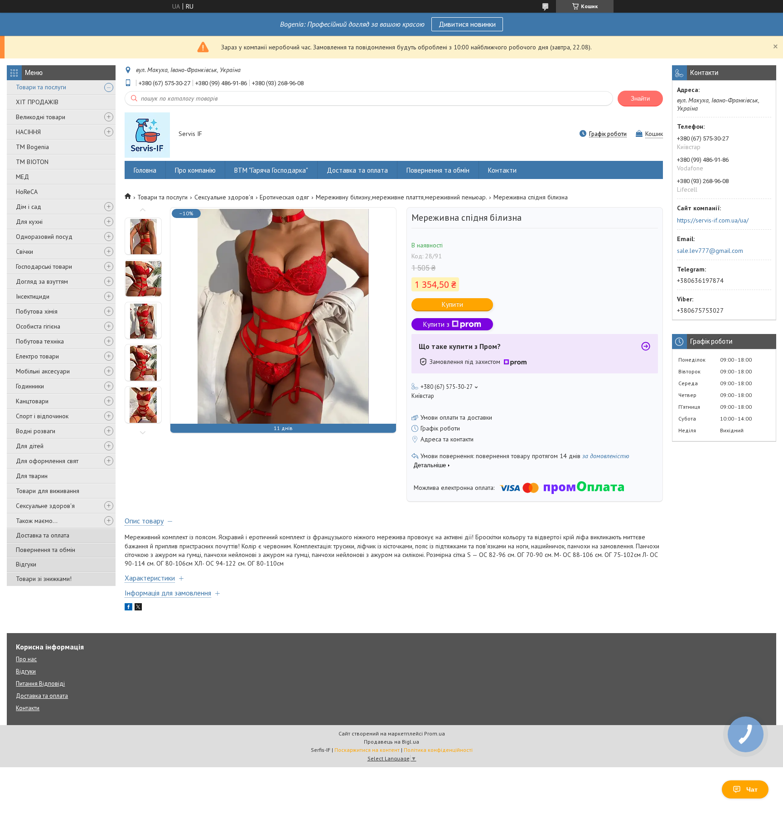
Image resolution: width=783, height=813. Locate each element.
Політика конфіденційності (438, 749)
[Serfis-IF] (147, 134)
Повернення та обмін (45, 550)
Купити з (436, 324)
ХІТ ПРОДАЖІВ (37, 102)
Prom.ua (434, 733)
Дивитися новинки (467, 24)
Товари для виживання (47, 491)
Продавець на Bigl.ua (391, 741)
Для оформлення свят (47, 461)
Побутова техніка (40, 341)
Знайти (640, 98)
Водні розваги (35, 431)
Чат (752, 789)
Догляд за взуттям (42, 281)
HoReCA (27, 192)
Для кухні (29, 222)
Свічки (24, 251)
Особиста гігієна (38, 326)
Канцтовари (32, 401)
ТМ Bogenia (32, 147)
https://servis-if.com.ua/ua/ (713, 220)
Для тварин (32, 476)
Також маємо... (37, 521)
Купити (452, 304)
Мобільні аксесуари (43, 371)
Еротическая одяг (284, 197)
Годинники (30, 386)
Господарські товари (44, 266)
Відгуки (26, 564)
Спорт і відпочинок (42, 416)
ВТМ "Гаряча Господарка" (271, 170)
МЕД (22, 177)
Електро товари (37, 356)
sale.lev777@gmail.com (710, 251)
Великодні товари (40, 117)
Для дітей (30, 446)
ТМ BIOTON (32, 162)
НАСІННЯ (28, 132)
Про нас (26, 659)
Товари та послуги (41, 87)
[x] (138, 608)
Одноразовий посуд (44, 236)
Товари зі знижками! (44, 579)
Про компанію (195, 170)
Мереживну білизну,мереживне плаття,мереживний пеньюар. (401, 197)
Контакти (502, 170)
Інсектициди (32, 296)
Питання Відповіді (40, 683)
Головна (145, 170)
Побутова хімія (37, 311)
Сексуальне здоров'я (45, 506)
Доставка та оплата (42, 535)
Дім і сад (28, 207)
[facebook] (128, 608)
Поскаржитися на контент (367, 749)
